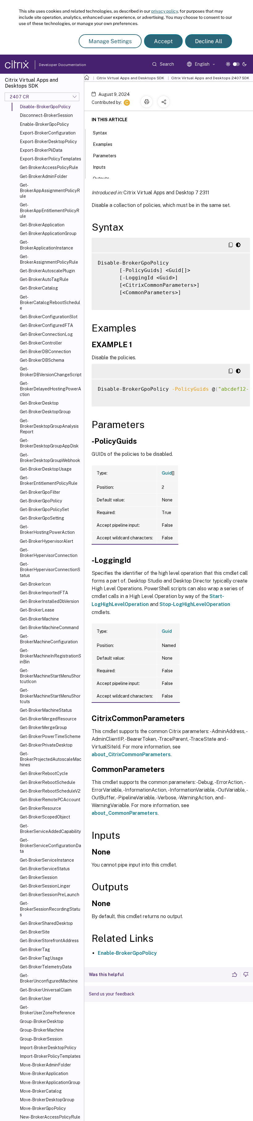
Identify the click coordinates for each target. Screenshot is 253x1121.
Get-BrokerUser (35, 998)
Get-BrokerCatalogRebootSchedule (50, 303)
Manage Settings (110, 41)
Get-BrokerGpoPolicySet (44, 509)
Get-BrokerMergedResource (48, 718)
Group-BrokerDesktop (42, 1021)
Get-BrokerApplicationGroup (48, 233)
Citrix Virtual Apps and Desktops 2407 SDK (210, 78)
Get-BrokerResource (40, 808)
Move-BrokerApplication (44, 1073)
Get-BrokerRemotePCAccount (50, 799)
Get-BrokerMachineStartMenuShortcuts (50, 696)
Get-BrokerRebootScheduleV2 (50, 791)
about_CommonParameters (125, 813)
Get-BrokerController (41, 342)
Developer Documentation (53, 65)
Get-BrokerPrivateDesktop (46, 745)
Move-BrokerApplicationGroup (50, 1082)
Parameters (104, 155)
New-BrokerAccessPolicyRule (50, 1117)
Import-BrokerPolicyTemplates (50, 1056)
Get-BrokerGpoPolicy (41, 500)
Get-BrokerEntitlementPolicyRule (48, 480)
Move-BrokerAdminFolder (45, 1064)
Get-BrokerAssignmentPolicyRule (49, 259)
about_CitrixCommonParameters (131, 754)
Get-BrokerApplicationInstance (46, 245)
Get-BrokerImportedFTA (44, 592)
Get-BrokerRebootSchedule (47, 782)
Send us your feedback (112, 993)
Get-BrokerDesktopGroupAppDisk (49, 443)
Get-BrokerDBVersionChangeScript (50, 371)
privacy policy (164, 11)
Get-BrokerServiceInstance (47, 860)
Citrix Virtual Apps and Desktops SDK (130, 78)
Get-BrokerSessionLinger (45, 886)
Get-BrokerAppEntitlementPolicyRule (49, 210)
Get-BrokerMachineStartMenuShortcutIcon (50, 676)
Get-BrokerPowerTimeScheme (50, 736)
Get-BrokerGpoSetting (42, 518)
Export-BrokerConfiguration (48, 132)
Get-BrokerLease (37, 610)
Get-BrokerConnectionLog (46, 334)
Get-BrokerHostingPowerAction (47, 529)
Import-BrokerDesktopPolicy (48, 1047)
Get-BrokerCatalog (39, 288)
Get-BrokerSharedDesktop (46, 923)
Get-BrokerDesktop (39, 403)
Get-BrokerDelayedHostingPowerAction (50, 389)
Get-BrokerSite (35, 931)
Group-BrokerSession (41, 1039)
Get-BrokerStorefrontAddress (49, 940)
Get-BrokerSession (38, 877)
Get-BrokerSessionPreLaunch (49, 894)
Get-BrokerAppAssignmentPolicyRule (50, 191)
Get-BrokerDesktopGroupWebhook (50, 457)
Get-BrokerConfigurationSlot (48, 316)
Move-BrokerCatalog (41, 1091)
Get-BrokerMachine (39, 618)
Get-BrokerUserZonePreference (47, 1010)
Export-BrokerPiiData (41, 150)
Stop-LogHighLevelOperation (195, 604)
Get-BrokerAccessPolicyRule (49, 167)
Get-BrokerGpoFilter (40, 492)
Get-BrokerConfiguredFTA (46, 325)
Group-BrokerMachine (42, 1030)
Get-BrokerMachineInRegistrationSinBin (50, 656)
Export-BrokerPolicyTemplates (50, 158)
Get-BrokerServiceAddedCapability (50, 828)
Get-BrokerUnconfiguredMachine (49, 978)
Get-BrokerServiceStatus (45, 868)
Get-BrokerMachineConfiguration (49, 639)
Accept (163, 41)
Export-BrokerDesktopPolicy (48, 141)
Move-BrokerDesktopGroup (47, 1099)
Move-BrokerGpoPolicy (43, 1108)
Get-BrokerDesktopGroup (45, 411)
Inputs (99, 167)
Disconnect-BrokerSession (46, 115)
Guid (167, 473)
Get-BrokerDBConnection (45, 351)
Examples (102, 144)
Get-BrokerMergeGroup (43, 727)
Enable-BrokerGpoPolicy (44, 124)
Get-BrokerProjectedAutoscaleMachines (50, 759)
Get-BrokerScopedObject (45, 816)
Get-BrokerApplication (42, 224)
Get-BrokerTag (35, 949)
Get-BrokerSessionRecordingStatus (50, 909)
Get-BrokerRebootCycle (44, 773)
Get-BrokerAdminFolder (43, 176)
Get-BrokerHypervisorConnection (48, 552)
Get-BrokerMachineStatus (46, 710)
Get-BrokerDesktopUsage (46, 469)
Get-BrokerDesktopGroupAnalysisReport (49, 426)
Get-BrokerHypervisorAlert (46, 541)
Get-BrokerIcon (35, 584)
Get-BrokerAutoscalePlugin (47, 270)
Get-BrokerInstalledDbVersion (49, 601)
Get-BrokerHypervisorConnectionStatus (50, 570)
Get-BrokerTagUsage (41, 958)
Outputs (101, 178)
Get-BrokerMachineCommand (49, 627)
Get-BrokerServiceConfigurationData (50, 846)
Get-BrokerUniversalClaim (46, 989)
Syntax (100, 132)
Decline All (208, 41)
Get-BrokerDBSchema (42, 360)
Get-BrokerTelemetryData (46, 966)
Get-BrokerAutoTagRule (44, 279)
